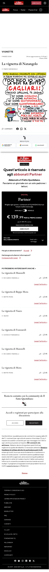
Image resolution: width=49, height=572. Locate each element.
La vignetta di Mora (11, 367)
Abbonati (36, 3)
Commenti (8, 129)
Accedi (15, 423)
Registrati (34, 423)
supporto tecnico (13, 466)
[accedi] (45, 3)
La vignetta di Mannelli (13, 273)
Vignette (7, 51)
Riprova (24, 473)
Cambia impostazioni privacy (15, 499)
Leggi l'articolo (40, 284)
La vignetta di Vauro (12, 311)
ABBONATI (24, 229)
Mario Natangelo (10, 69)
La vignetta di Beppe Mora (15, 291)
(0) (46, 278)
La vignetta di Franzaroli (14, 329)
